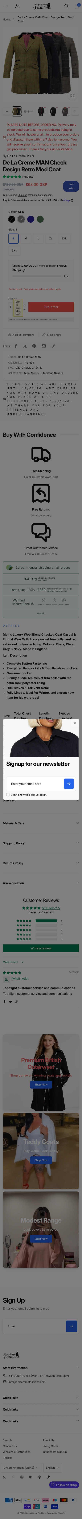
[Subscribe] (69, 784)
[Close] (75, 723)
